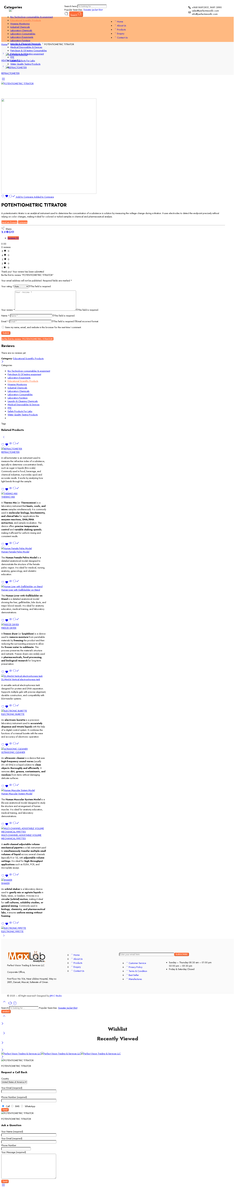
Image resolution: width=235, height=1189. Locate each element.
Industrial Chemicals (20, 27)
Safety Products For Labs (22, 60)
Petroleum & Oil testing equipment (27, 54)
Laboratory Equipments (21, 37)
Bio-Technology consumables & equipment (31, 17)
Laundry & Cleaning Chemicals (25, 43)
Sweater (87, 9)
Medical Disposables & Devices (26, 47)
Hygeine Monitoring (20, 23)
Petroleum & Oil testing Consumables (28, 50)
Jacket (95, 9)
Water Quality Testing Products (25, 64)
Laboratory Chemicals (21, 30)
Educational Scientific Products (25, 20)
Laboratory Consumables (22, 33)
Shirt (100, 9)
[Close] (2, 1023)
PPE (12, 57)
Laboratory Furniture (20, 40)
